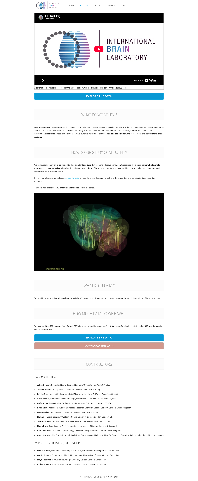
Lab (123, 5)
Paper (97, 5)
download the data (99, 345)
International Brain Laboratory (95, 476)
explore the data (99, 96)
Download (111, 5)
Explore (84, 5)
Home (71, 5)
